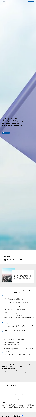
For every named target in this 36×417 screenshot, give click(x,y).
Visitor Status (4, 394)
